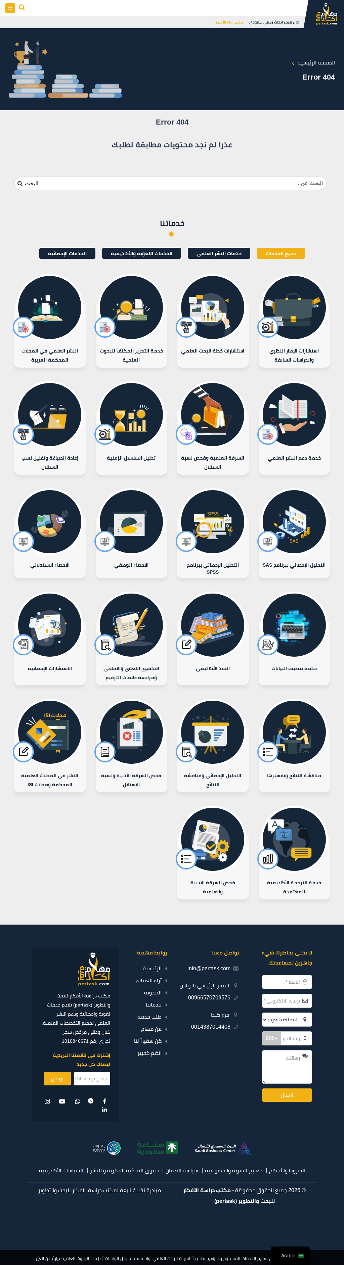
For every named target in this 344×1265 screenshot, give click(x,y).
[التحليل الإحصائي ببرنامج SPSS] (213, 548)
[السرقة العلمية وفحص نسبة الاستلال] (213, 443)
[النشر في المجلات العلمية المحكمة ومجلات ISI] (50, 760)
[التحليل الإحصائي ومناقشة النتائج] (213, 760)
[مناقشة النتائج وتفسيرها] (294, 760)
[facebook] (104, 1101)
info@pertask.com (208, 968)
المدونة (153, 992)
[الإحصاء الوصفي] (131, 548)
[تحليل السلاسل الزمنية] (131, 443)
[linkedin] (104, 1110)
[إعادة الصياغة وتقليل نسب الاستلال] (50, 443)
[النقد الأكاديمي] (213, 653)
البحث (31, 183)
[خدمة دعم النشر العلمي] (294, 443)
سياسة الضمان (182, 1170)
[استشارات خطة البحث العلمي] (213, 336)
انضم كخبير (149, 1053)
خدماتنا (154, 1005)
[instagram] (47, 1101)
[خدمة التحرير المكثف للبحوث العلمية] (131, 336)
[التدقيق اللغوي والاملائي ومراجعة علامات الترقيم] (131, 653)
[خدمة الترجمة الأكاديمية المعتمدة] (294, 867)
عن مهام (151, 1029)
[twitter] (90, 1101)
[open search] (22, 8)
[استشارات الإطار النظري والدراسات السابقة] (294, 336)
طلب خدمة (149, 1017)
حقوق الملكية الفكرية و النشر (124, 1170)
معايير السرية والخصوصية (233, 1170)
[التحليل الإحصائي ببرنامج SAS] (294, 548)
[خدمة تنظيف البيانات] (294, 653)
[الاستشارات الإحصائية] (50, 653)
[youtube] (62, 1101)
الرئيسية (152, 968)
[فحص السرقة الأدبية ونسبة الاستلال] (131, 760)
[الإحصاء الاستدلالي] (50, 548)
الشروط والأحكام (287, 1170)
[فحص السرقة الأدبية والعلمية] (213, 867)
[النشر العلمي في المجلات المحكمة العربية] (50, 336)
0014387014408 (210, 1027)
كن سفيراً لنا (148, 1041)
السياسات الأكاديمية (61, 1170)
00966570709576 (209, 997)
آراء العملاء (149, 980)
